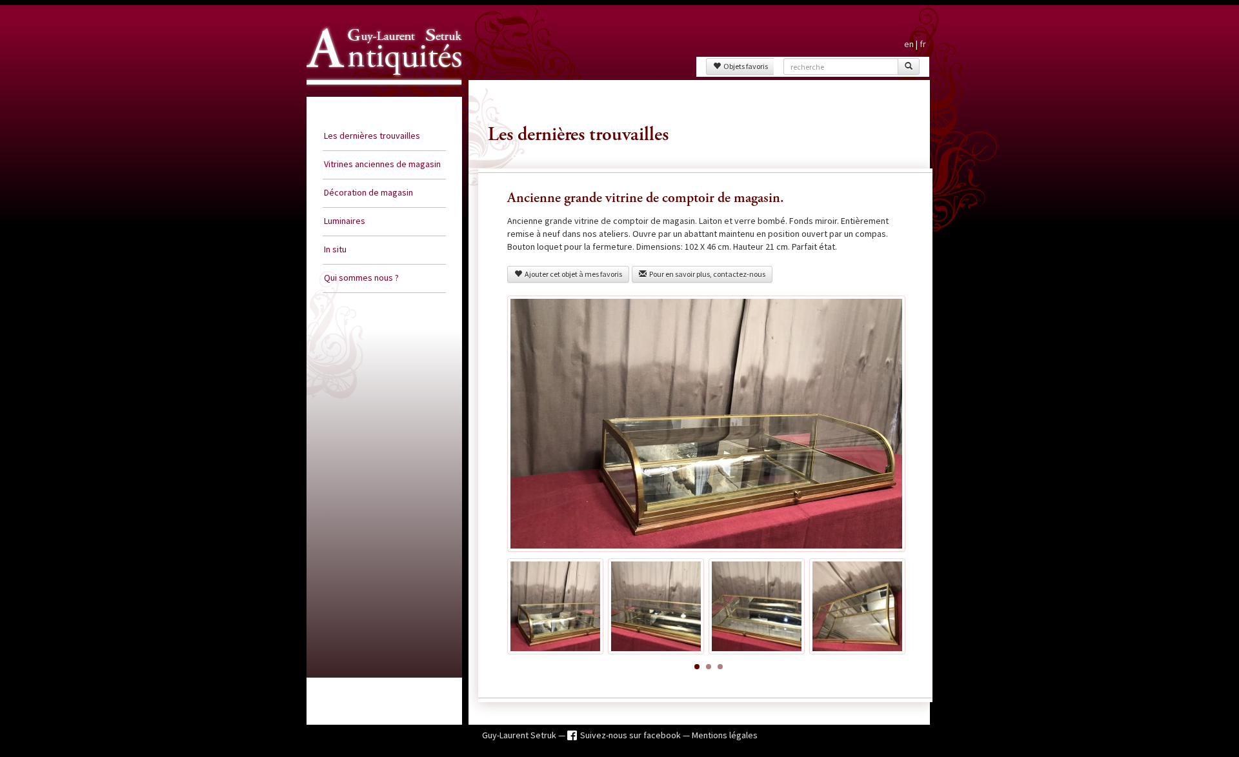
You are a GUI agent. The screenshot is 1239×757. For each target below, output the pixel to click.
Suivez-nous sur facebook (631, 735)
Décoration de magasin (368, 192)
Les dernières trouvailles (372, 135)
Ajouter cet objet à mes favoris (572, 274)
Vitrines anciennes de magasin (382, 164)
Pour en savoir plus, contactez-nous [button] (706, 274)
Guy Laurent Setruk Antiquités (379, 96)
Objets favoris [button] (744, 66)
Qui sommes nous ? (361, 277)
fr (923, 44)
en (909, 44)
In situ (335, 249)
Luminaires (344, 221)
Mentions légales (725, 735)
